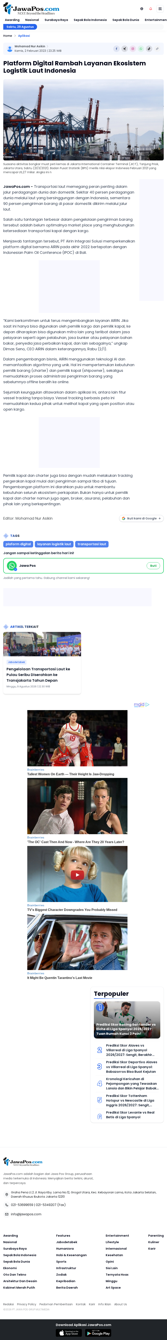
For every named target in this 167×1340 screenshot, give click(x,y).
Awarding (12, 20)
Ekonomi (10, 1268)
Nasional (32, 20)
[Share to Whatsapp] (141, 48)
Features (63, 1236)
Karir (152, 1249)
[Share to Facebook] (116, 48)
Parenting (156, 1236)
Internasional (116, 1249)
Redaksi (8, 1304)
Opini (110, 1262)
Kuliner (153, 1242)
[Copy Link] (157, 48)
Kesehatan (114, 1255)
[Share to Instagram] (133, 48)
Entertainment (117, 1236)
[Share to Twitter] (124, 48)
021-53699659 (22, 1205)
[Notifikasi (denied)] (151, 9)
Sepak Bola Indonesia (90, 20)
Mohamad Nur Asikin (30, 46)
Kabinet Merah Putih (19, 1288)
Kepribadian (65, 1281)
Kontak (81, 1304)
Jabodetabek (16, 662)
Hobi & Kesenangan (71, 1255)
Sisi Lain (112, 1268)
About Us (120, 1304)
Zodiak (61, 1275)
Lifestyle (112, 1242)
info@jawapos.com (26, 1214)
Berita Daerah (67, 1288)
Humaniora (65, 1249)
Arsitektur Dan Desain (20, 1281)
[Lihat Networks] (142, 9)
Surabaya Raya (56, 20)
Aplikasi (24, 36)
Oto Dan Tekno (14, 1275)
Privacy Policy (26, 1304)
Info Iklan (104, 1304)
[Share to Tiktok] (149, 48)
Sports (61, 1262)
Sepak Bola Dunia (125, 20)
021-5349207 (46, 1205)
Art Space (113, 1288)
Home (7, 36)
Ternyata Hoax (117, 1275)
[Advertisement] (69, 285)
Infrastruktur (66, 1268)
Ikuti (153, 566)
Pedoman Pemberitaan (56, 1304)
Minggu (111, 1281)
